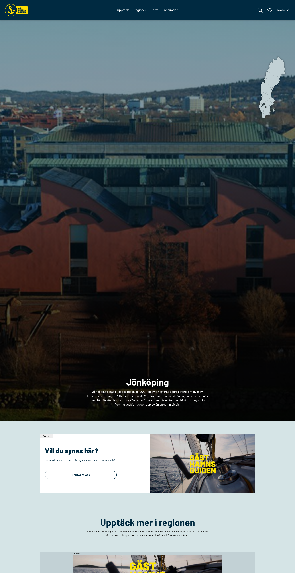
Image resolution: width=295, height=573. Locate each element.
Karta (155, 10)
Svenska (281, 10)
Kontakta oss (81, 475)
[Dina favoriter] (270, 10)
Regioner (140, 10)
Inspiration (170, 10)
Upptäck (123, 10)
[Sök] (260, 10)
